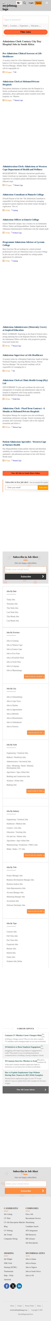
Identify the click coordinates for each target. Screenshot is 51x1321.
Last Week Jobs (12, 612)
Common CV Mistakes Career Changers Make (23, 1035)
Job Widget (8, 1259)
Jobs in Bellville (13, 714)
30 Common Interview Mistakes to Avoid (21, 1061)
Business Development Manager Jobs (20, 880)
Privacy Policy (29, 1306)
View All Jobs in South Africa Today (25, 473)
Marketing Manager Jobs (16, 897)
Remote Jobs (11, 949)
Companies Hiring (10, 1239)
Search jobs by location (33, 676)
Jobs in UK (30, 1275)
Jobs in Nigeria (31, 1267)
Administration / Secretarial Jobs (19, 761)
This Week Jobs (12, 608)
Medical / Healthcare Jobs (16, 757)
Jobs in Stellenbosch (14, 722)
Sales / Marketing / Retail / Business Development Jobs (20, 767)
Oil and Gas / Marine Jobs (16, 836)
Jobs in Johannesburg (14, 697)
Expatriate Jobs (12, 944)
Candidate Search (32, 1227)
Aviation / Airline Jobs (15, 781)
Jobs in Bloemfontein (14, 718)
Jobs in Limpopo (13, 666)
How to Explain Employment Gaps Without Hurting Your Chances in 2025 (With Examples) (24, 1074)
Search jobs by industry (33, 855)
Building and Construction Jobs (18, 776)
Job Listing (8, 1214)
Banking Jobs (11, 785)
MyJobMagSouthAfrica (25, 1314)
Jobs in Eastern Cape (14, 649)
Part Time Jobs (12, 940)
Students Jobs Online (14, 961)
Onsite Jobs (11, 957)
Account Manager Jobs (15, 892)
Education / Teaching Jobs (16, 832)
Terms (39, 1306)
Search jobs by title (35, 911)
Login (31, 3)
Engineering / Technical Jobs (17, 753)
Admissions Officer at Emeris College (21, 219)
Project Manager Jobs (14, 876)
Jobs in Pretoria (12, 726)
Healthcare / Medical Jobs (16, 824)
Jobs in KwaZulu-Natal (15, 658)
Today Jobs (11, 599)
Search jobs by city (35, 732)
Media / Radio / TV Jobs (16, 849)
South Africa (21, 2)
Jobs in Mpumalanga (14, 670)
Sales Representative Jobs (16, 888)
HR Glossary (30, 1239)
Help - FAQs (8, 1275)
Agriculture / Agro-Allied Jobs (18, 772)
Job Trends (8, 1235)
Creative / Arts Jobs (14, 828)
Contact (19, 1306)
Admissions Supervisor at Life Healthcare (23, 355)
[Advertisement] (25, 134)
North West (16, 399)
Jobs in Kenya (31, 1263)
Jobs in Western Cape (14, 645)
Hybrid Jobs (11, 953)
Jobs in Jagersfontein (14, 710)
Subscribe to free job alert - (26, 482)
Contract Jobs (12, 932)
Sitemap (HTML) (10, 1267)
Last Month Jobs (13, 621)
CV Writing (8, 1231)
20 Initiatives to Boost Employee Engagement (23, 1047)
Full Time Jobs (12, 936)
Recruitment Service (33, 1218)
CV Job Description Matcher (14, 1222)
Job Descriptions (32, 1243)
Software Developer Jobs (16, 905)
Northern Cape (17, 233)
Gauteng (15, 210)
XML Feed (8, 1263)
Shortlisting (30, 1222)
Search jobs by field (35, 791)
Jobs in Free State (13, 653)
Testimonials (8, 1271)
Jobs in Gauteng (12, 641)
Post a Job (29, 1214)
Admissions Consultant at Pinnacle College (23, 194)
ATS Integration (32, 1231)
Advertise (7, 1280)
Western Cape (18, 100)
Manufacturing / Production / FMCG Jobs (22, 845)
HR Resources (31, 1235)
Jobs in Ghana (31, 1259)
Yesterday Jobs (12, 604)
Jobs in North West (14, 662)
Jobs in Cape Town (14, 701)
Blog (5, 1227)
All (15, 72)
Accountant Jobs (13, 901)
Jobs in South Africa (33, 1271)
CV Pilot (7, 1218)
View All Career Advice (26, 1090)
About (12, 1306)
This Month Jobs (13, 616)
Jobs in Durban (12, 705)
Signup (38, 3)
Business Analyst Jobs (15, 884)
